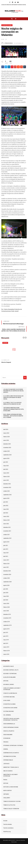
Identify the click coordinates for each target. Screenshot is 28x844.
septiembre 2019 (7, 628)
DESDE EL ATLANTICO (8, 734)
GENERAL (5, 752)
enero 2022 (6, 527)
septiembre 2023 (7, 458)
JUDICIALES (6, 767)
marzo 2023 (6, 476)
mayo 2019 (6, 643)
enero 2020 (6, 614)
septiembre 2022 (7, 498)
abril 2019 (5, 647)
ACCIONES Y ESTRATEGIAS (10, 677)
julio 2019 (5, 636)
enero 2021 (6, 570)
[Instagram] (12, 2)
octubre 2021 (6, 538)
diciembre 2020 (7, 574)
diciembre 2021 (7, 530)
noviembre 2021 (7, 534)
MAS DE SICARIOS (7, 774)
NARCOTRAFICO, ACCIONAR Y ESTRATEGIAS (10, 778)
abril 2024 (5, 433)
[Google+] (15, 66)
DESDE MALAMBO (7, 738)
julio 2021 (5, 549)
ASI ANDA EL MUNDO (8, 688)
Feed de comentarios (8, 831)
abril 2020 (5, 603)
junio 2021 (5, 552)
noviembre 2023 (7, 451)
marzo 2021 (6, 563)
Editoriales (5, 745)
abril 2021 (5, 559)
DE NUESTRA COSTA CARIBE (10, 711)
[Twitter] (15, 2)
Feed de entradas (7, 827)
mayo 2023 (6, 469)
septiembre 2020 (7, 585)
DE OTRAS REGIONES (8, 714)
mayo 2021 (6, 556)
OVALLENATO (6, 801)
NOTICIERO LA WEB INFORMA (10, 790)
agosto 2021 (6, 545)
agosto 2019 (6, 632)
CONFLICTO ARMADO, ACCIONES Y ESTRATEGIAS (11, 692)
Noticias (5, 783)
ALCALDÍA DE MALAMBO (9, 680)
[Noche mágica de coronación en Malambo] (14, 51)
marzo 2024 (6, 436)
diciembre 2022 (7, 487)
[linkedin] (9, 66)
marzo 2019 (6, 650)
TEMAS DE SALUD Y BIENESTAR (11, 812)
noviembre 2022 (7, 491)
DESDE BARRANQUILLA (9, 727)
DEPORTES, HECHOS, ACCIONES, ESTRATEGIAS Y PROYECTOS (11, 722)
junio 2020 (5, 596)
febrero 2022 (6, 523)
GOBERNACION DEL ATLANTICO (11, 756)
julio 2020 (5, 592)
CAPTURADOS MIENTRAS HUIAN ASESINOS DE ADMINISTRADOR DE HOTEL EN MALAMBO (13, 412)
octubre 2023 (6, 454)
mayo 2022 (6, 512)
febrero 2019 (6, 654)
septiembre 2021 (7, 541)
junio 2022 (5, 509)
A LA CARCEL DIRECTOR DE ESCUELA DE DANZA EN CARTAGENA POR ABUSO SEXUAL (13, 400)
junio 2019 (5, 639)
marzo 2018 (6, 657)
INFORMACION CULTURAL (9, 760)
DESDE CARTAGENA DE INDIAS (10, 731)
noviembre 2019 (7, 621)
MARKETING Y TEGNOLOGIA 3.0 (11, 770)
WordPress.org (7, 835)
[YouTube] (18, 2)
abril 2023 (5, 472)
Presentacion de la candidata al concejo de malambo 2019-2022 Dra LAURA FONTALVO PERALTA (12, 364)
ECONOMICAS (6, 741)
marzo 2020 (6, 607)
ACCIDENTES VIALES (8, 669)
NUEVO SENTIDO (7, 794)
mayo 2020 (6, 599)
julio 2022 (5, 505)
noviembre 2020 (7, 578)
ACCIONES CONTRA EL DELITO (10, 673)
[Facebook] (9, 2)
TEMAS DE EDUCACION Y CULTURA (11, 805)
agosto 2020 (6, 589)
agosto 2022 (6, 501)
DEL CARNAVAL (7, 718)
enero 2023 (6, 483)
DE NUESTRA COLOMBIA (7, 25)
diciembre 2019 (7, 618)
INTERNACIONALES (8, 763)
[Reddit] (18, 66)
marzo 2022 (6, 520)
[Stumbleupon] (21, 66)
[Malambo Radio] (14, 11)
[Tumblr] (24, 66)
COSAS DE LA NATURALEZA (10, 696)
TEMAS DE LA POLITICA (9, 808)
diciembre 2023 (7, 447)
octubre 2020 (6, 581)
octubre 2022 (6, 494)
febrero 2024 (6, 440)
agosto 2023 (6, 462)
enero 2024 (6, 443)
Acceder (5, 824)
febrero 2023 (6, 480)
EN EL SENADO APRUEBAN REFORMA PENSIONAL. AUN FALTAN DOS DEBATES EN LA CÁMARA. (13, 419)
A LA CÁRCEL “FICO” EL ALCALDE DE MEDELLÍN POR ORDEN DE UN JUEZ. (12, 406)
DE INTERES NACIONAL (9, 700)
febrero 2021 (6, 567)
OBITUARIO (6, 797)
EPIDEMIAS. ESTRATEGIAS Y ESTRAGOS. (13, 749)
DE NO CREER (6, 704)
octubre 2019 (6, 625)
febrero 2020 (6, 610)
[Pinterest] (12, 66)
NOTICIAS (5, 786)
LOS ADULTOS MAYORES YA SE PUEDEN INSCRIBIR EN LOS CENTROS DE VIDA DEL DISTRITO (13, 394)
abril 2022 (5, 516)
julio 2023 (5, 465)
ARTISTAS (5, 684)
